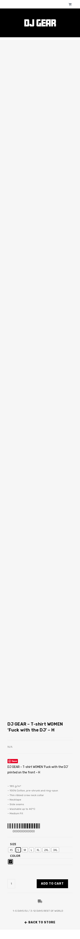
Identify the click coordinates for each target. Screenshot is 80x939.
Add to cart (52, 883)
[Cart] (70, 4)
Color (15, 856)
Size (13, 844)
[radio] (11, 850)
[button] (40, 922)
